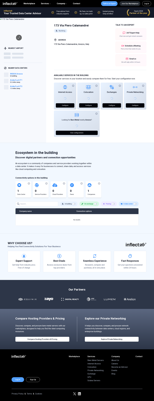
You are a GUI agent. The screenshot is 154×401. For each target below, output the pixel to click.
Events (114, 370)
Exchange (91, 374)
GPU (89, 377)
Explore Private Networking (111, 339)
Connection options (84, 211)
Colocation (88, 92)
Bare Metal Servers (95, 360)
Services (45, 3)
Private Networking (135, 92)
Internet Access (65, 92)
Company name (25, 211)
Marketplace (29, 4)
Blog (113, 374)
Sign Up (33, 380)
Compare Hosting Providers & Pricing (42, 339)
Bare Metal (75, 120)
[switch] (74, 204)
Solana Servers (93, 380)
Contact (76, 4)
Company (61, 3)
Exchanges (112, 92)
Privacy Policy (18, 394)
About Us (115, 360)
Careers (114, 364)
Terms (29, 394)
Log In (146, 4)
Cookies (38, 394)
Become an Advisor (119, 367)
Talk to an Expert (109, 4)
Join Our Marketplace (129, 4)
